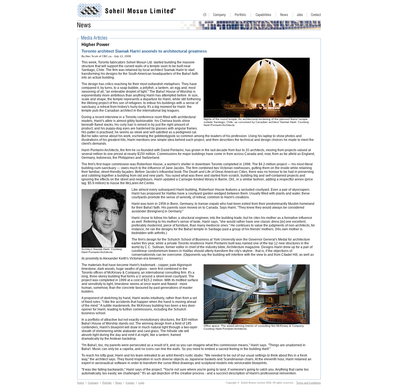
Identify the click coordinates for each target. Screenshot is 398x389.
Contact (130, 382)
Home (80, 382)
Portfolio (107, 382)
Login (141, 382)
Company (93, 382)
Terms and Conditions (308, 382)
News (118, 382)
